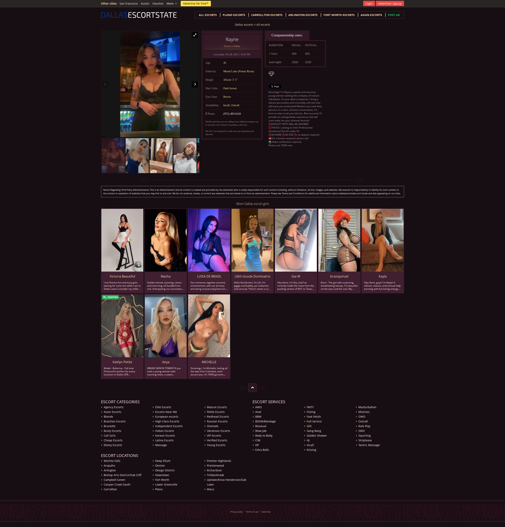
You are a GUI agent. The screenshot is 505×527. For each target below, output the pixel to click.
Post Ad (394, 15)
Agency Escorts (113, 407)
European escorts (166, 416)
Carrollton (110, 489)
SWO (361, 431)
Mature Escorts (217, 407)
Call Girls (110, 435)
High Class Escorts (167, 421)
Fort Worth (162, 480)
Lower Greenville (166, 484)
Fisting (311, 412)
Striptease (365, 440)
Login (369, 3)
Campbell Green (114, 480)
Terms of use (252, 511)
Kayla (383, 276)
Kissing (311, 450)
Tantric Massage (369, 445)
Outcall (363, 421)
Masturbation (367, 407)
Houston (158, 3)
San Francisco (129, 3)
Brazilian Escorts (115, 421)
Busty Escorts (112, 431)
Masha (166, 276)
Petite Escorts (216, 412)
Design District (165, 470)
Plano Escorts (234, 15)
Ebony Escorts (113, 445)
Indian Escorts (164, 431)
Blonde (108, 416)
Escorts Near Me (166, 412)
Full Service (314, 421)
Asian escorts (371, 15)
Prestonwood (215, 465)
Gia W (296, 276)
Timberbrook (215, 475)
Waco (210, 489)
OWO (361, 416)
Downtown (162, 475)
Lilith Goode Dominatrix (252, 276)
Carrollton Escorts (266, 15)
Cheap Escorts (113, 440)
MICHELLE (209, 362)
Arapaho (109, 465)
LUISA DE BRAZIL (209, 276)
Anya (165, 362)
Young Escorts (216, 445)
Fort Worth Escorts (339, 15)
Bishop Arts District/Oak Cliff (122, 475)
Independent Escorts (169, 426)
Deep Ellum (162, 461)
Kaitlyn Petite (122, 362)
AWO (258, 407)
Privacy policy (236, 511)
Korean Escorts (165, 435)
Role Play (364, 426)
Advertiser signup (390, 3)
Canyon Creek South (117, 484)
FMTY (310, 407)
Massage (161, 445)
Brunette (109, 426)
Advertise (266, 511)
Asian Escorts (112, 412)
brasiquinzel (339, 276)
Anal (258, 412)
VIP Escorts (214, 435)
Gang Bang (314, 431)
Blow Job (261, 431)
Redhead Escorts (218, 416)
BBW (258, 416)
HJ (308, 440)
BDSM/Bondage (265, 421)
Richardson (214, 470)
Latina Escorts (164, 440)
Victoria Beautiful (122, 276)
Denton (160, 465)
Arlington (110, 470)
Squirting (364, 435)
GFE (309, 426)
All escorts (208, 15)
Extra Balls (262, 450)
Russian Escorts (217, 421)
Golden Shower (317, 435)
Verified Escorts (217, 440)
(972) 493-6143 (232, 113)
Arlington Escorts (303, 15)
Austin (145, 3)
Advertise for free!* (196, 3)
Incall (310, 445)
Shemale (212, 426)
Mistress (364, 412)
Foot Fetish (314, 416)
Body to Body (263, 435)
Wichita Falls (112, 461)
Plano (159, 489)
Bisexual (260, 426)
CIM (257, 440)
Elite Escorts (163, 407)
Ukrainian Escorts (218, 431)
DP (257, 445)
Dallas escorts (244, 24)
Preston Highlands (219, 461)
